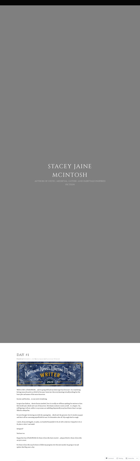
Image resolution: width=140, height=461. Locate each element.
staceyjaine (40, 359)
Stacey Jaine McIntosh (53, 359)
